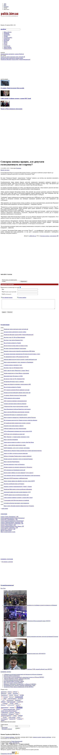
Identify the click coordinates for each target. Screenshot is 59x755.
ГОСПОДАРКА (8, 37)
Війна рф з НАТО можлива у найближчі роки (16, 478)
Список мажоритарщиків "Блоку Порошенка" (13, 518)
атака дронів (12, 717)
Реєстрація (4, 727)
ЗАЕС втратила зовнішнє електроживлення (15, 401)
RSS (5, 4)
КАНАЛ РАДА (8, 48)
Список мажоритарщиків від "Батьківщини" (12, 520)
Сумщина (19, 718)
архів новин (5, 508)
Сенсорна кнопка (44, 236)
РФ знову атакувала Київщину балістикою (15, 348)
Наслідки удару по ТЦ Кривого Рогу (13, 367)
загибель (11, 712)
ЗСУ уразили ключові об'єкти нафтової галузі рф (16, 390)
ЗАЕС (17, 714)
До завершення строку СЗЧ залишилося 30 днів (16, 356)
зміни (4, 698)
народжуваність (12, 698)
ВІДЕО (5, 41)
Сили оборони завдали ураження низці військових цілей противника (22, 475)
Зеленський (19, 697)
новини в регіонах (46, 737)
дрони (9, 693)
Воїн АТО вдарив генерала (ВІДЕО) (13, 682)
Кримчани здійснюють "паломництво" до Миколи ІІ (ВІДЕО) (20, 684)
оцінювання (4, 714)
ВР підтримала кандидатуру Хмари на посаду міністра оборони (20, 420)
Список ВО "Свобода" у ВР (8, 529)
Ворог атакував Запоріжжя (11, 439)
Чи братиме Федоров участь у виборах (14, 381)
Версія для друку (5, 170)
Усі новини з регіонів (7, 561)
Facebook (6, 6)
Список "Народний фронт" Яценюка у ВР (12, 522)
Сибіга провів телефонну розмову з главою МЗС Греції (16, 98)
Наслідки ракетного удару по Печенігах (14, 464)
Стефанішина (4, 712)
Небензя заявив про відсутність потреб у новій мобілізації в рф (20, 359)
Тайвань (3, 701)
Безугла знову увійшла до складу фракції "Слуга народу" (18, 472)
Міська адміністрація (6, 530)
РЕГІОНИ (6, 40)
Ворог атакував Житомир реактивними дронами (16, 412)
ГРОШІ (6, 36)
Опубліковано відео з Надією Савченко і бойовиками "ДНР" (19, 685)
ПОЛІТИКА (7, 34)
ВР (57, 236)
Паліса (18, 709)
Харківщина (4, 695)
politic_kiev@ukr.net (14, 742)
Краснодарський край (9, 709)
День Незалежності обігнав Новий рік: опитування (17, 409)
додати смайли (22, 297)
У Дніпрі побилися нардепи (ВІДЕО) (13, 680)
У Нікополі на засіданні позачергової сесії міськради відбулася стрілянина (23, 674)
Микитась (3, 693)
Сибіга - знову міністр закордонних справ (15, 445)
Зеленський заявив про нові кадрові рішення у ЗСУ (17, 492)
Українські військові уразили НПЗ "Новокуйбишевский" (15, 59)
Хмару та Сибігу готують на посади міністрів (16, 453)
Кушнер (5, 696)
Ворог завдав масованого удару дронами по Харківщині (18, 362)
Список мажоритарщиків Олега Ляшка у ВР (12, 526)
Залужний (20, 698)
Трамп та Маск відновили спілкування (11, 108)
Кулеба (5, 717)
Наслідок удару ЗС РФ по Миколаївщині (14, 337)
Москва (16, 695)
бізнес (16, 703)
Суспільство (7, 45)
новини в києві (37, 737)
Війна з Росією (7, 32)
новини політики (9, 737)
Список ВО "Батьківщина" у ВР (9, 519)
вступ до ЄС (11, 705)
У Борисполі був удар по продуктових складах (16, 406)
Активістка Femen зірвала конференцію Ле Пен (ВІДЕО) (18, 686)
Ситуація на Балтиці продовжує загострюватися (16, 503)
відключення (10, 700)
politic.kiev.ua (32, 236)
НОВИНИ (6, 33)
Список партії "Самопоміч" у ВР (9, 527)
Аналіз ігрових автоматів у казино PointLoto (12, 54)
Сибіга (15, 715)
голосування (53, 236)
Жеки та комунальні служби (8, 531)
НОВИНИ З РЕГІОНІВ (7, 559)
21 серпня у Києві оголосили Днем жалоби (12, 88)
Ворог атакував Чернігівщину (11, 461)
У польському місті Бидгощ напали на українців (16, 500)
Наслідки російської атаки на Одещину (14, 483)
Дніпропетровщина (6, 715)
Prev (2, 588)
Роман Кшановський (16, 741)
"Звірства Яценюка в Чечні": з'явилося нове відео (17, 678)
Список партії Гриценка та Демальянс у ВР (12, 523)
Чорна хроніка (7, 47)
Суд (4, 700)
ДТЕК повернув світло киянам (12, 398)
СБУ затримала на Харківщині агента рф (14, 470)
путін (22, 695)
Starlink (11, 695)
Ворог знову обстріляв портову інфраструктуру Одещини (19, 506)
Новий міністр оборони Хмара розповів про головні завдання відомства (23, 450)
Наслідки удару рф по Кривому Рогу (13, 340)
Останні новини (5, 324)
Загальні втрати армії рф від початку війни (12, 58)
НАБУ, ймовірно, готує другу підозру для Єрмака (17, 448)
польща (12, 707)
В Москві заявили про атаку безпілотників (15, 428)
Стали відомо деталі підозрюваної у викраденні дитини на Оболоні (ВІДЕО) (24, 677)
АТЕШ (11, 703)
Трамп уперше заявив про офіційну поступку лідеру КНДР (19, 481)
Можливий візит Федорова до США (13, 376)
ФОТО (5, 43)
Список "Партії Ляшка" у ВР (8, 525)
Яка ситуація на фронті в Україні (12, 343)
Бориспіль (18, 700)
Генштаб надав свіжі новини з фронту (14, 425)
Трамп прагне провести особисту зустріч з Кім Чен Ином (19, 442)
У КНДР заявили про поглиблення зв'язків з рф (16, 494)
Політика (18, 168)
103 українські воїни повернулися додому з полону (17, 423)
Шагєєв (17, 712)
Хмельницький (11, 701)
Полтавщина (4, 718)
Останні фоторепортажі (7, 585)
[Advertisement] (19, 19)
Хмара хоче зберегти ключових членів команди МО (17, 384)
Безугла (11, 696)
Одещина (5, 703)
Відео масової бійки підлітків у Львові (14, 681)
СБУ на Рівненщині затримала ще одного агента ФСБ (18, 431)
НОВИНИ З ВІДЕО (6, 671)
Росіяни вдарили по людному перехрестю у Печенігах (18, 467)
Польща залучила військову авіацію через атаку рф (17, 392)
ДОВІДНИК (4, 514)
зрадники (15, 693)
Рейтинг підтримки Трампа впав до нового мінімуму (17, 456)
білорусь (3, 705)
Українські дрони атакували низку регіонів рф (13, 56)
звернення (3, 691)
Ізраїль (2, 720)
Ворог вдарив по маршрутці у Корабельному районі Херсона (20, 417)
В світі (5, 44)
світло (18, 717)
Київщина (11, 714)
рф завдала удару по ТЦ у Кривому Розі (14, 378)
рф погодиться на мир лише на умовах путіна (16, 345)
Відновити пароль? (7, 729)
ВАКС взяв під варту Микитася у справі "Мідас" (16, 370)
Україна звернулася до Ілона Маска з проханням (16, 373)
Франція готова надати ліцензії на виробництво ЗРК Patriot (19, 351)
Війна (19, 707)
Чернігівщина (4, 707)
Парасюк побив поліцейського (12, 675)
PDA (5, 5)
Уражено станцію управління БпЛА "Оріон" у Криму (18, 486)
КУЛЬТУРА (7, 39)
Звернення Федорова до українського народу (15, 414)
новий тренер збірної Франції (9, 710)
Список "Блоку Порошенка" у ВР (9, 516)
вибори (20, 715)
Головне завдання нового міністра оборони (15, 403)
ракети (18, 705)
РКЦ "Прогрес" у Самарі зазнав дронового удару (16, 436)
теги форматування (7, 297)
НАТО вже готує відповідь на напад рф (14, 434)
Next (4, 588)
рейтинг (15, 691)
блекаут (10, 691)
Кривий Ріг (12, 718)
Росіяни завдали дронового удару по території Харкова (18, 459)
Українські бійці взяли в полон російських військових (18, 489)
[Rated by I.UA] (15, 753)
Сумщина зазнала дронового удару (13, 365)
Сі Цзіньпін (20, 701)
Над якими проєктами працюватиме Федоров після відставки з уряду (22, 354)
